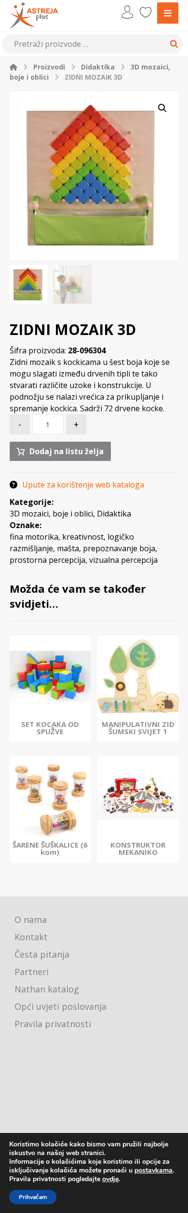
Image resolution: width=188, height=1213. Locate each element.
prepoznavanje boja (119, 548)
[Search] (172, 44)
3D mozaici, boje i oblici (51, 513)
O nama (30, 919)
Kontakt (31, 937)
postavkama (153, 1170)
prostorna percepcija (47, 560)
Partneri (31, 971)
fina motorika (34, 536)
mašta (68, 548)
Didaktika (114, 513)
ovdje (110, 1179)
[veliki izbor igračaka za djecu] (34, 15)
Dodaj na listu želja (66, 451)
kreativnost (83, 536)
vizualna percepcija (123, 560)
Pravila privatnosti (52, 1024)
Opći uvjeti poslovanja (60, 1006)
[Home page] (13, 66)
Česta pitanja (41, 954)
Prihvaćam (33, 1197)
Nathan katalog (46, 989)
